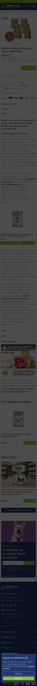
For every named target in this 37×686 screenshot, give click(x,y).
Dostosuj (18, 673)
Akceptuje (18, 678)
